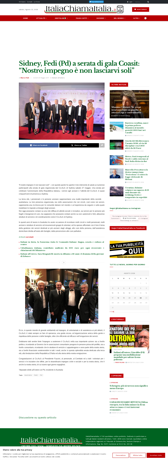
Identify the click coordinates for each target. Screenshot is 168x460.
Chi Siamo (22, 2)
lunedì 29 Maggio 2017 (41, 78)
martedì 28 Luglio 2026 (135, 362)
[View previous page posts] (59, 262)
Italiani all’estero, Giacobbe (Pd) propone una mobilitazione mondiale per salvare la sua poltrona (129, 356)
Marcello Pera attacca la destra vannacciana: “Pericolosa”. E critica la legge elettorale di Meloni (136, 174)
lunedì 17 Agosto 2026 (119, 391)
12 (124, 293)
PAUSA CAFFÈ (81, 18)
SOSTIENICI (141, 9)
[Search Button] (147, 2)
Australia (28, 375)
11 (118, 293)
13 (129, 293)
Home (25, 18)
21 (135, 298)
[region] (84, 453)
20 (129, 298)
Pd (41, 375)
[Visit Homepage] (84, 9)
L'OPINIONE (114, 382)
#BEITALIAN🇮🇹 (60, 18)
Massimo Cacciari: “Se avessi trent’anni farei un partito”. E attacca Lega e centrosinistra (126, 110)
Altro (136, 18)
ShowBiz (100, 18)
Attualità (40, 18)
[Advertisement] (84, 40)
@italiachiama (130, 218)
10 (112, 293)
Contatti (29, 2)
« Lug (112, 311)
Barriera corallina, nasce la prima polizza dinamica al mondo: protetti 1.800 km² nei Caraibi (136, 128)
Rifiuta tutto (137, 455)
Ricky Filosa (119, 362)
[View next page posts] (64, 262)
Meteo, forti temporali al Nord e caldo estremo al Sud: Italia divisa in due (137, 158)
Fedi (36, 375)
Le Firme (37, 2)
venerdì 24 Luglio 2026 (119, 413)
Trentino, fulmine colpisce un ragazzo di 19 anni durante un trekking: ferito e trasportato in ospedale (137, 192)
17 (112, 298)
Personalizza (120, 455)
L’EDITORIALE (118, 349)
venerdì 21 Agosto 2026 (121, 116)
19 (124, 298)
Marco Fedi (25, 78)
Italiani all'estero (58, 78)
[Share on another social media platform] (102, 145)
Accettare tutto (156, 455)
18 (118, 298)
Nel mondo (119, 18)
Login (130, 2)
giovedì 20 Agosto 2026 (135, 164)
